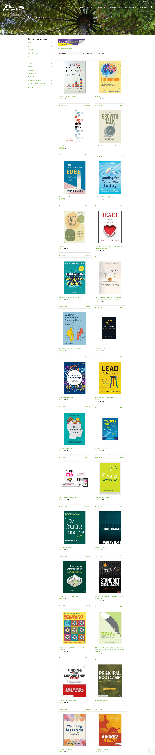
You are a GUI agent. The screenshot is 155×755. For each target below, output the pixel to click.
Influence (98, 97)
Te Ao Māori (32, 77)
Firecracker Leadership (66, 397)
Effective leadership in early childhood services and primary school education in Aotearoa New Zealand (109, 649)
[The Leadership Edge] (74, 177)
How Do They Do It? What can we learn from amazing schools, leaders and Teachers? (108, 298)
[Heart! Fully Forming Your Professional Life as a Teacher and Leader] (110, 227)
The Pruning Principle (65, 547)
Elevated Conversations (102, 498)
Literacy (30, 63)
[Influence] (110, 77)
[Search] (151, 7)
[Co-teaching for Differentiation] (74, 577)
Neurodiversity (32, 70)
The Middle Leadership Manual (68, 498)
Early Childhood (33, 53)
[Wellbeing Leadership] (74, 730)
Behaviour (31, 50)
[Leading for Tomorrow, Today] (110, 177)
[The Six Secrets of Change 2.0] (74, 77)
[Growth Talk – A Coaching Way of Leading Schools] (110, 126)
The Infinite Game (65, 146)
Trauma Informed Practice (36, 84)
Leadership (31, 60)
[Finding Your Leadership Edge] (74, 680)
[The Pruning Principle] (74, 527)
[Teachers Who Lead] (110, 429)
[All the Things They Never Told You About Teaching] (74, 628)
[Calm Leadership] (110, 328)
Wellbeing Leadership (65, 749)
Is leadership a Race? (101, 749)
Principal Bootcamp (101, 700)
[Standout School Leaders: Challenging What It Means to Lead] (110, 577)
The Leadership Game (66, 448)
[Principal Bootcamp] (110, 680)
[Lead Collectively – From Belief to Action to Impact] (110, 378)
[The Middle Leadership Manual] (74, 478)
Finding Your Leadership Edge (68, 700)
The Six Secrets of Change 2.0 (68, 97)
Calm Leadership (100, 348)
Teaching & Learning (34, 80)
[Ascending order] (78, 53)
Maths (30, 67)
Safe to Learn (63, 246)
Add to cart (63, 105)
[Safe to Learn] (74, 227)
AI (28, 46)
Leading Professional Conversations (70, 348)
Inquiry (30, 56)
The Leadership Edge (65, 197)
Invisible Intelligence (101, 547)
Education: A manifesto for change (70, 297)
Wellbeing (31, 87)
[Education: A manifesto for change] (74, 277)
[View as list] (103, 53)
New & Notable (32, 73)
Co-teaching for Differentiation (69, 596)
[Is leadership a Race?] (110, 730)
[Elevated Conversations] (110, 478)
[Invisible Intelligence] (110, 527)
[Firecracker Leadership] (74, 378)
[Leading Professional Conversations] (74, 328)
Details (88, 105)
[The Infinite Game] (74, 126)
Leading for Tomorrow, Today (104, 197)
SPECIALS (31, 43)
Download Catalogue (65, 49)
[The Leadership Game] (74, 429)
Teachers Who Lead (101, 448)
